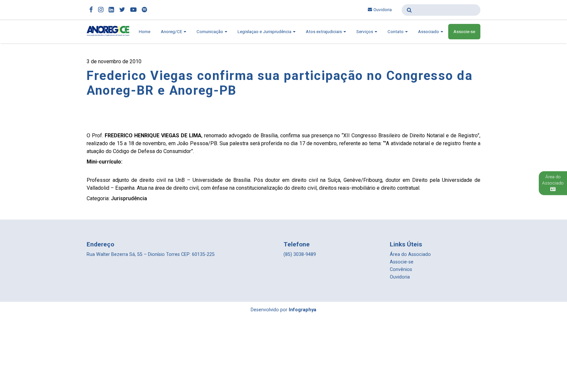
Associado (429, 31)
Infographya (302, 310)
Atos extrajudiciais (324, 31)
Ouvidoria (382, 9)
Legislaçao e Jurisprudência (265, 31)
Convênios (401, 269)
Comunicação (210, 31)
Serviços (365, 31)
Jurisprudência (129, 198)
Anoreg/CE (172, 31)
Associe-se (464, 31)
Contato (396, 31)
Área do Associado (410, 254)
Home (144, 31)
